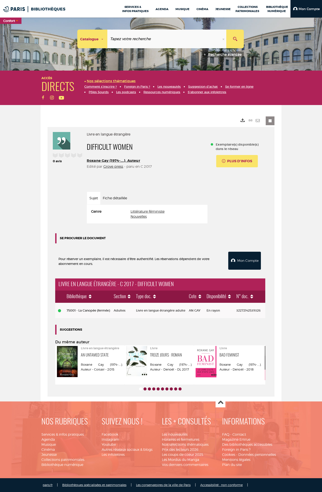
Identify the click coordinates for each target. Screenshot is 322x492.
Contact (239, 434)
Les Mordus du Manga (180, 460)
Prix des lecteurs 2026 (180, 449)
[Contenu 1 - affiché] (140, 388)
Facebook (110, 434)
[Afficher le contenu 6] (162, 388)
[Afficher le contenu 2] (145, 388)
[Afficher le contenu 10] (180, 388)
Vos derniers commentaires (185, 465)
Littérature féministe (148, 211)
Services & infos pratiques (62, 434)
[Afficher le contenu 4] (153, 388)
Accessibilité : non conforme (221, 485)
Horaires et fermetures (180, 439)
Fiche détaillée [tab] (115, 198)
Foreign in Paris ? (236, 449)
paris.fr (48, 485)
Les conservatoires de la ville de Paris (163, 485)
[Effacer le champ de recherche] (223, 39)
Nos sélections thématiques (185, 444)
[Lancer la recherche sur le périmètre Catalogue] (235, 39)
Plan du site (232, 465)
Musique (48, 444)
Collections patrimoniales (62, 460)
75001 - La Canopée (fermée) (88, 310)
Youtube (109, 444)
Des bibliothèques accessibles (247, 444)
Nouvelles (139, 216)
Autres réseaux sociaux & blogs (127, 449)
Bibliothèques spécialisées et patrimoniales (94, 485)
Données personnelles (257, 455)
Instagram (110, 439)
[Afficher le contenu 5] (158, 388)
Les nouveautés (175, 434)
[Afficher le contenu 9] (175, 388)
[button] (306, 9)
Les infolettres (113, 455)
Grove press (113, 166)
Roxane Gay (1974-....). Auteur (113, 160)
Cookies (228, 455)
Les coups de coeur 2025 (182, 455)
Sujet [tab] (93, 198)
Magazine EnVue (236, 439)
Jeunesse (49, 455)
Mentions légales (236, 460)
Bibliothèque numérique (62, 465)
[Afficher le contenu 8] (171, 388)
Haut (220, 402)
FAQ (225, 434)
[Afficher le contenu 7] (166, 388)
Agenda (48, 439)
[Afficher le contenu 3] (149, 388)
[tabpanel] (147, 214)
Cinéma (48, 449)
